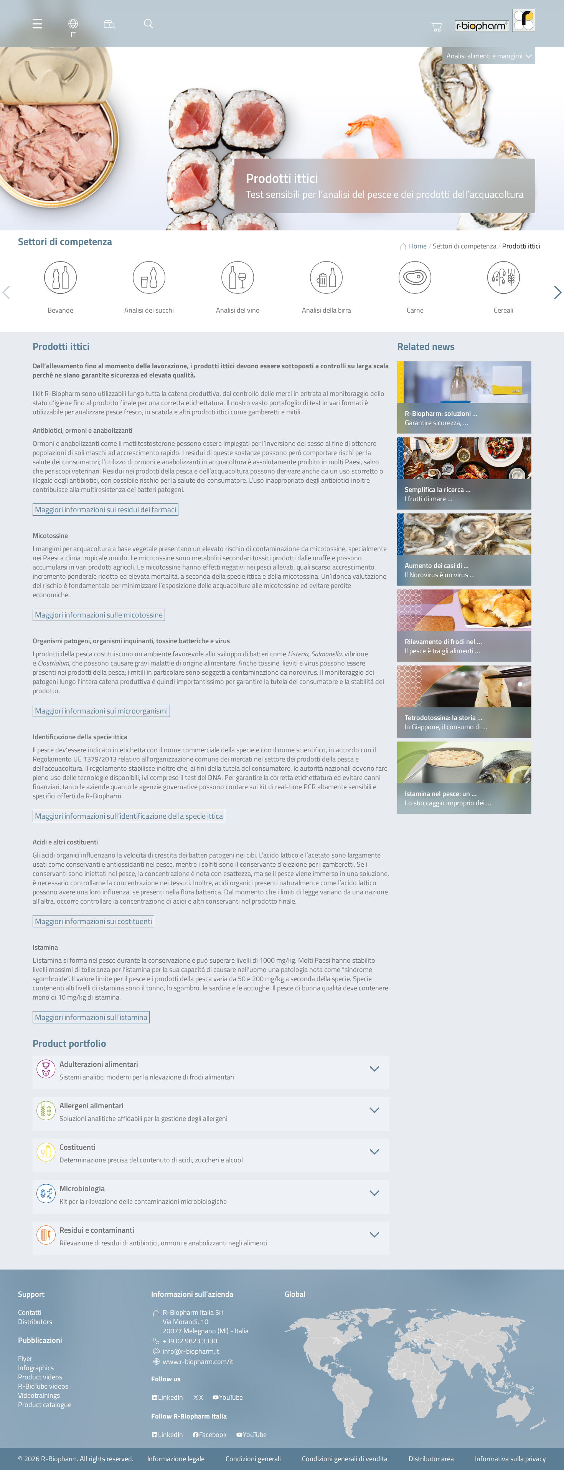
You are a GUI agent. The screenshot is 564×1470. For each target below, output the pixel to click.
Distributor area (431, 1458)
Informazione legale (175, 1458)
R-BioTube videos (43, 1386)
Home (418, 246)
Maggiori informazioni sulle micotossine (99, 615)
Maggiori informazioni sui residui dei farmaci (105, 509)
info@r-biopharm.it (191, 1351)
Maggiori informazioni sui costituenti (93, 921)
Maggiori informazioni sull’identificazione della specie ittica (129, 816)
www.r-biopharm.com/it (198, 1361)
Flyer (25, 1358)
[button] (555, 292)
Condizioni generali (253, 1458)
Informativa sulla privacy (510, 1458)
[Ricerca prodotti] (109, 23)
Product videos (40, 1377)
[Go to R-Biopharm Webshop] (436, 27)
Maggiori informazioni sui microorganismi (101, 711)
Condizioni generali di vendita (345, 1458)
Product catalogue (44, 1404)
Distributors (35, 1321)
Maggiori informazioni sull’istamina (91, 1017)
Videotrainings (39, 1395)
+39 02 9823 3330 (190, 1341)
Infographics (36, 1367)
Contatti (29, 1312)
